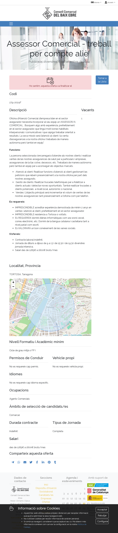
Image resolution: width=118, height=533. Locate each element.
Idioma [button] (97, 2)
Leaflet (65, 335)
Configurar (102, 521)
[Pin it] (49, 462)
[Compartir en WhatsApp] (19, 462)
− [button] (13, 286)
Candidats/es (46, 495)
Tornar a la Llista (102, 80)
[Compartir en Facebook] (37, 462)
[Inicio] (59, 12)
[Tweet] (30, 462)
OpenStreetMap (76, 335)
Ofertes (46, 502)
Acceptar (102, 509)
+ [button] (13, 282)
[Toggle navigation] (11, 24)
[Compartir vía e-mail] (24, 462)
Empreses (46, 498)
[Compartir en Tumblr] (55, 462)
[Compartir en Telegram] (13, 462)
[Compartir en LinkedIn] (43, 462)
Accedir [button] (110, 2)
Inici (46, 484)
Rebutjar (102, 515)
